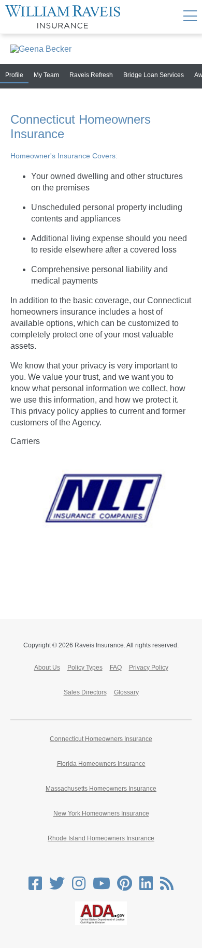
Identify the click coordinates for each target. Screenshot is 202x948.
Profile (14, 75)
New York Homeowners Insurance (101, 813)
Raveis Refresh (91, 75)
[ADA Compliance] (101, 923)
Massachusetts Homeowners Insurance (101, 788)
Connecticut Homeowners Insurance (101, 739)
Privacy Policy (148, 667)
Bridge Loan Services (153, 75)
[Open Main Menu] (190, 17)
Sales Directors (85, 692)
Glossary (126, 692)
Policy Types (85, 667)
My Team (46, 75)
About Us (47, 667)
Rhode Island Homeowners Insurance (101, 838)
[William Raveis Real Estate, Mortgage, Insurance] (62, 16)
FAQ (116, 667)
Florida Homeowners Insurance (101, 763)
